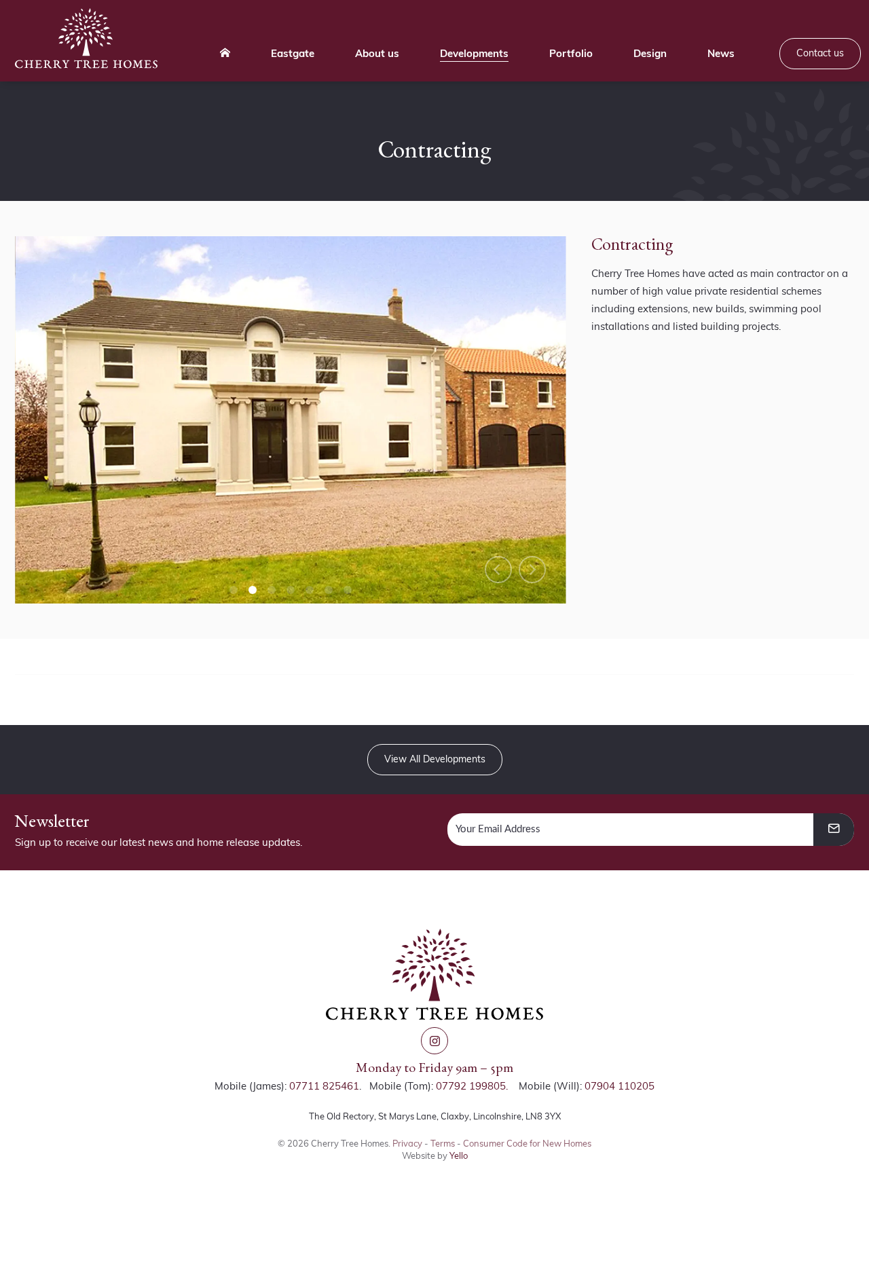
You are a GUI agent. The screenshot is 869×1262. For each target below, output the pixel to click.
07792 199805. (472, 1085)
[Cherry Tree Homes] (86, 38)
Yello (458, 1155)
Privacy (407, 1143)
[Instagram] (434, 1040)
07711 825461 (324, 1085)
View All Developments (434, 759)
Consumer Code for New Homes (527, 1143)
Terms (442, 1143)
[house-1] (290, 420)
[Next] (532, 569)
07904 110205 (619, 1085)
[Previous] (498, 569)
